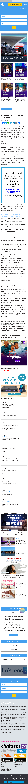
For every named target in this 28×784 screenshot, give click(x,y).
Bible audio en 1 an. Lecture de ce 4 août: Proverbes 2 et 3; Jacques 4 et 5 (13, 576)
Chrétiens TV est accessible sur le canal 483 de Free (6, 80)
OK (5, 781)
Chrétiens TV (12, 300)
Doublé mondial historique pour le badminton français (21, 542)
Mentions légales (18, 764)
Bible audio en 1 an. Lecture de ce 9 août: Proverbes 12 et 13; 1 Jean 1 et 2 (21, 595)
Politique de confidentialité (18, 781)
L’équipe (16, 766)
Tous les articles (13, 635)
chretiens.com (9, 324)
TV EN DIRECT (7, 370)
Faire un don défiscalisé (15, 4)
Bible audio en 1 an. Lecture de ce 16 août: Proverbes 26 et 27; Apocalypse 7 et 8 (21, 584)
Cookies (3, 766)
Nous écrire (4, 762)
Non (9, 781)
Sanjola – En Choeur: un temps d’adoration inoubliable (20, 80)
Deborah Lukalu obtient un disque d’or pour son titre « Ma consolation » (7, 99)
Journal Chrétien (19, 218)
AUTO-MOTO (6, 109)
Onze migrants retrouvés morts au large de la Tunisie (21, 552)
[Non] (26, 779)
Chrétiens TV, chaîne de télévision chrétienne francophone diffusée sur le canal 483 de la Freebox (6, 771)
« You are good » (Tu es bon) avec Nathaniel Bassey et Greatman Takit (20, 99)
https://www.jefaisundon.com (13, 337)
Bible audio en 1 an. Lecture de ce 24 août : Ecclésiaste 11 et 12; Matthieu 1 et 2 (14, 533)
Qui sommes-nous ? (18, 762)
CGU (2, 764)
